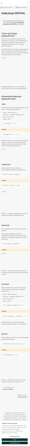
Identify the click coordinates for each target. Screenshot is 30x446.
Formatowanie (21, 417)
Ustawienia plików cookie (15, 436)
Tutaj (4, 86)
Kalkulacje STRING (22, 397)
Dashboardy (7, 417)
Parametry (9, 419)
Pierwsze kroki (9, 412)
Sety (5, 419)
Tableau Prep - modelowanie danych (14, 414)
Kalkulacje (14, 417)
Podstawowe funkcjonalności (11, 416)
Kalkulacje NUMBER (8, 389)
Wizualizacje (23, 416)
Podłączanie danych (19, 412)
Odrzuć (14, 439)
